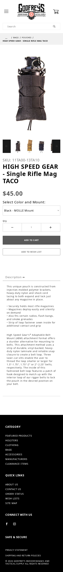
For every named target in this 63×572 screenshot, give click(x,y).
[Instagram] (16, 525)
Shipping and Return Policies (23, 555)
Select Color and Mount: (24, 202)
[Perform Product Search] (54, 26)
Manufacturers (16, 459)
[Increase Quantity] (50, 227)
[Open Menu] (6, 12)
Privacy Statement (16, 550)
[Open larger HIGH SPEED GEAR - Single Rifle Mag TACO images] (31, 92)
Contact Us (13, 489)
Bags (8, 449)
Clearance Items (16, 463)
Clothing (11, 445)
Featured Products (18, 435)
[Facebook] (8, 525)
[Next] (56, 146)
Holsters (11, 440)
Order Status (14, 493)
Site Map (11, 503)
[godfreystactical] (31, 11)
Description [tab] (13, 277)
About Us (11, 484)
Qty (5, 221)
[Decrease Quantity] (12, 227)
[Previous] (7, 146)
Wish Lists (12, 498)
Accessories (13, 454)
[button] (18, 146)
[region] (31, 146)
